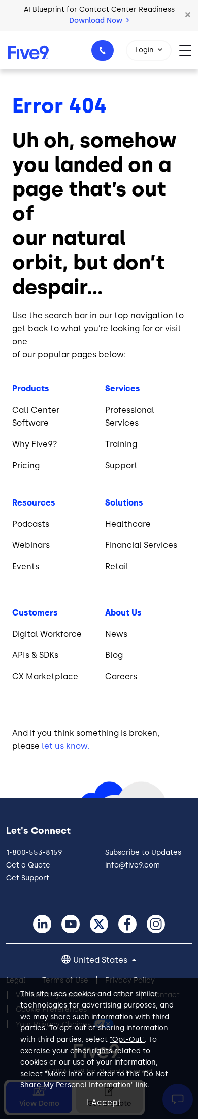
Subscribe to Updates (143, 852)
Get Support (27, 878)
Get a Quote (28, 865)
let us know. (65, 746)
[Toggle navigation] (188, 49)
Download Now (96, 20)
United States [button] (101, 960)
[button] (187, 15)
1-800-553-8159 (102, 50)
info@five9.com (132, 865)
